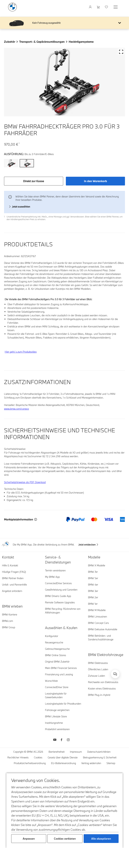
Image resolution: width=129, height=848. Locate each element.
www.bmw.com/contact (16, 408)
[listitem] (11, 163)
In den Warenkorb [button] (95, 181)
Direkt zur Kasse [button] (33, 181)
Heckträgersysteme (81, 41)
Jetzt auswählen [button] (21, 206)
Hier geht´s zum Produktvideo (21, 351)
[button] (120, 23)
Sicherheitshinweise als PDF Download (25, 482)
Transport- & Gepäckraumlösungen (42, 41)
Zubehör (9, 41)
